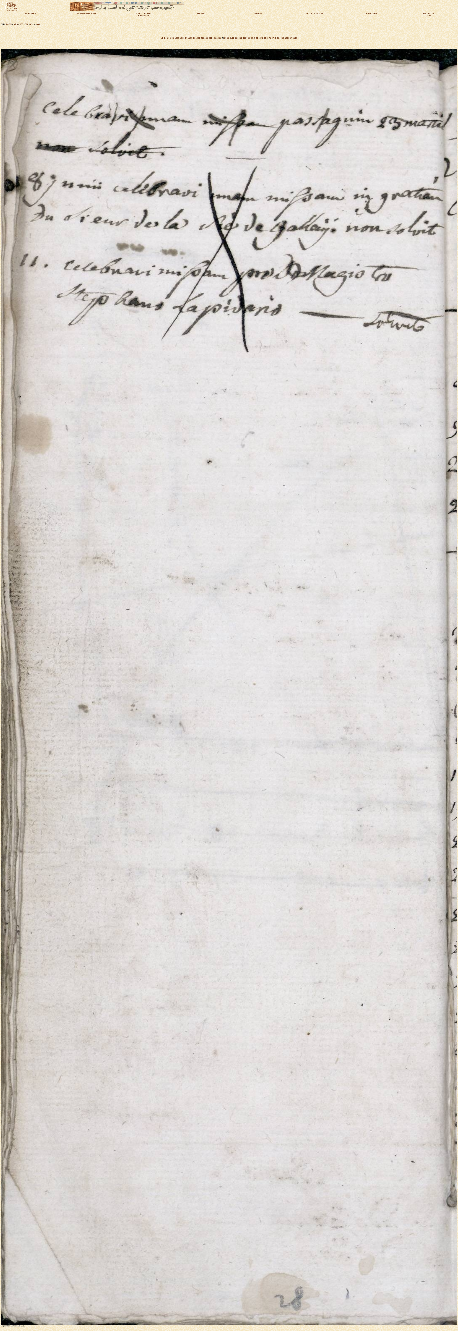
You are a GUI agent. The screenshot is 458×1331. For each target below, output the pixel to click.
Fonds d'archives (143, 13)
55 (294, 38)
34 (238, 38)
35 (241, 38)
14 (186, 38)
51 (283, 38)
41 (257, 38)
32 (233, 38)
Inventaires (200, 13)
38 (249, 38)
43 (262, 38)
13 (183, 38)
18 (196, 38)
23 (210, 38)
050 (32, 24)
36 (244, 38)
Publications (371, 13)
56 (296, 38)
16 (191, 38)
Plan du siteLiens (428, 14)
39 (252, 38)
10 (176, 38)
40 (254, 38)
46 (270, 38)
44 (265, 38)
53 (288, 38)
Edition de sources (314, 13)
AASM (9, 24)
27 (220, 38)
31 (231, 38)
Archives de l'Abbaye (86, 13)
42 (259, 38)
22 (207, 38)
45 (267, 38)
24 (212, 38)
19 (199, 38)
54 (291, 38)
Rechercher (143, 16)
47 (273, 38)
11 (178, 38)
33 (236, 38)
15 (189, 38)
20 (202, 38)
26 (217, 38)
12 (181, 38)
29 (225, 38)
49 (278, 38)
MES (16, 24)
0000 (38, 24)
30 (228, 38)
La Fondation (30, 13)
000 (21, 24)
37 (246, 38)
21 (204, 38)
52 (286, 38)
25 (215, 38)
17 (194, 38)
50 (280, 38)
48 (275, 38)
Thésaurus (257, 13)
